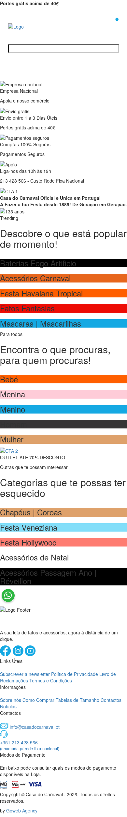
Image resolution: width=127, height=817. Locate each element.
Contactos (111, 700)
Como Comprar (38, 700)
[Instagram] (18, 654)
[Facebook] (6, 654)
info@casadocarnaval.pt (35, 727)
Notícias (8, 706)
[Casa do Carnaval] (34, 26)
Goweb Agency (21, 810)
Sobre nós (10, 700)
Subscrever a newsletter (25, 674)
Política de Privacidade (74, 674)
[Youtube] (30, 654)
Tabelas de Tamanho (77, 700)
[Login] (106, 25)
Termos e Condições (50, 680)
